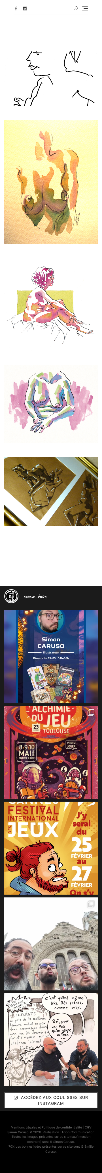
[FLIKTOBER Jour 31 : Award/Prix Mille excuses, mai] (51, 1039)
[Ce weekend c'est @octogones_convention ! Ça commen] (51, 656)
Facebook (16, 8)
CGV (88, 1127)
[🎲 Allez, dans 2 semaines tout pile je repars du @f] (51, 848)
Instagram (25, 8)
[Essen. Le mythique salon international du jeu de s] (51, 943)
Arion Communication (78, 1132)
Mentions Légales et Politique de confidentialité (46, 1127)
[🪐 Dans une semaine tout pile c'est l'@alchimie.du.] (51, 752)
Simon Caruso (18, 1132)
